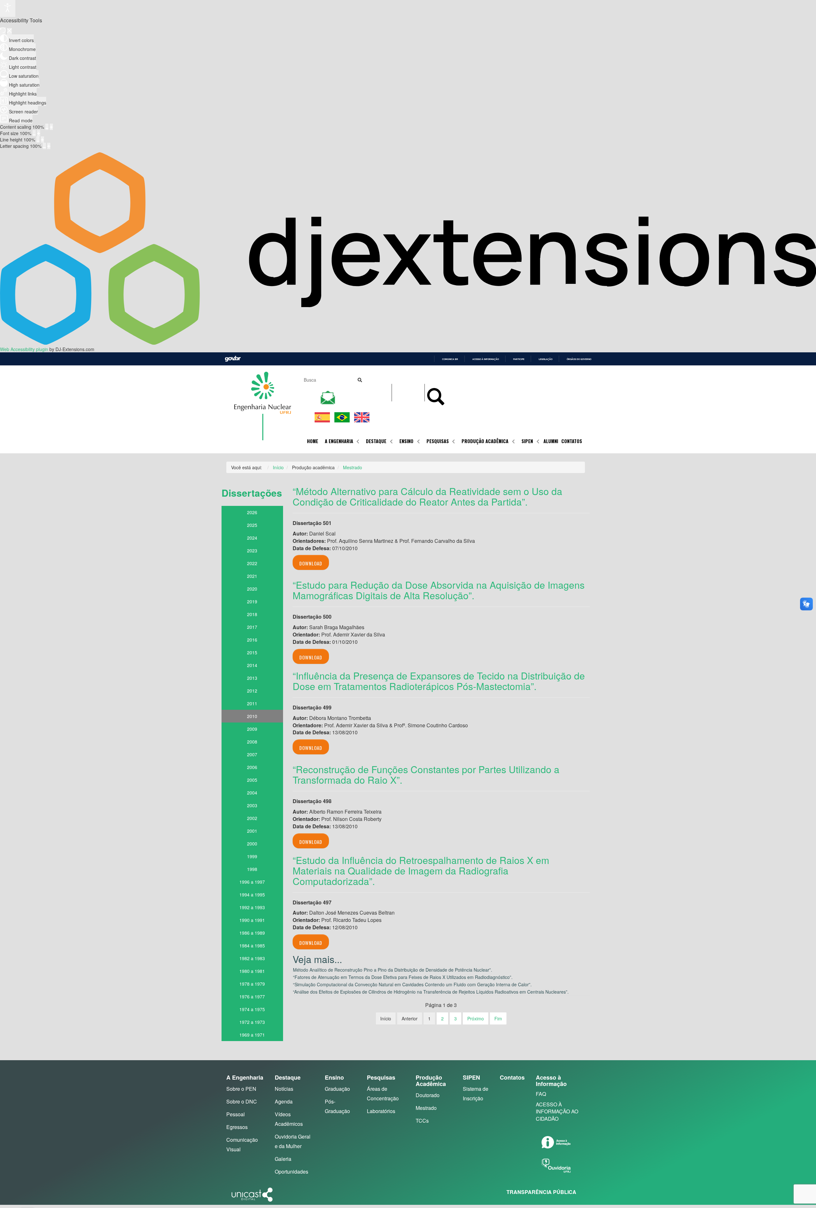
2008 (252, 741)
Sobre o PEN (241, 1088)
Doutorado (428, 1095)
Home (312, 441)
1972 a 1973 (252, 1022)
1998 (252, 869)
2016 (252, 639)
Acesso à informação (485, 359)
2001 (252, 831)
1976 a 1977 (252, 996)
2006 (252, 767)
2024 (252, 538)
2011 (252, 703)
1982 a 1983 (252, 958)
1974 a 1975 (252, 1009)
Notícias (284, 1088)
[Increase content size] (51, 127)
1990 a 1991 (252, 920)
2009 (252, 729)
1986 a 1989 (252, 933)
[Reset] (3, 30)
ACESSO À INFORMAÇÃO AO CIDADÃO (557, 1112)
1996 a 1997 (252, 882)
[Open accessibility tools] (7, 8)
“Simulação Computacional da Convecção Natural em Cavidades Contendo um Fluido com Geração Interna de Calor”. (412, 984)
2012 (252, 690)
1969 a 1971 (252, 1035)
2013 (252, 678)
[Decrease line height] (38, 139)
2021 (252, 576)
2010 (252, 716)
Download (310, 563)
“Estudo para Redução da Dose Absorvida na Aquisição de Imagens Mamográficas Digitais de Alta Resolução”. (439, 590)
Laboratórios (381, 1111)
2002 (252, 818)
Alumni (550, 441)
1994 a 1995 (252, 894)
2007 (252, 754)
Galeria (283, 1158)
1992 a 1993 (252, 907)
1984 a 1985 (252, 945)
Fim (498, 1018)
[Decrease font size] (34, 133)
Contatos (571, 441)
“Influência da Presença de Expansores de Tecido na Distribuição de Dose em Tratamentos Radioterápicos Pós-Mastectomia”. (439, 681)
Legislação (545, 359)
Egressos (237, 1127)
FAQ (541, 1093)
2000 (252, 843)
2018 (252, 614)
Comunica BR (450, 359)
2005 (252, 780)
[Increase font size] (38, 133)
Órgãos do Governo (579, 359)
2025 (252, 525)
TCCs (422, 1120)
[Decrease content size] (46, 127)
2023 (252, 550)
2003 (252, 805)
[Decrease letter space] (44, 146)
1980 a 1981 (252, 971)
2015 (252, 652)
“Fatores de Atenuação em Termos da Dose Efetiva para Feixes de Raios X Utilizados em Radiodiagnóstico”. (403, 977)
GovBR (233, 359)
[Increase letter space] (48, 146)
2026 (252, 512)
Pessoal (235, 1114)
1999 (252, 856)
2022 (252, 563)
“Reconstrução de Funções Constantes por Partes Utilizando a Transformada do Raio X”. (426, 774)
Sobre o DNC (241, 1101)
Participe (518, 359)
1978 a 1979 (252, 984)
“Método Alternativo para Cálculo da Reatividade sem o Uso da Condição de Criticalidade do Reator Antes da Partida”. (427, 496)
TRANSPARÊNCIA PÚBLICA (541, 1192)
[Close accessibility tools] (9, 31)
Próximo (475, 1018)
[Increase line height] (42, 139)
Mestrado (426, 1107)
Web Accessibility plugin (24, 349)
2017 (252, 627)
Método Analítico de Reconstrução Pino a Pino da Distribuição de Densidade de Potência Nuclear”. (392, 970)
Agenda (284, 1101)
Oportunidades (291, 1171)
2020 (252, 589)
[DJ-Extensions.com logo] (408, 343)
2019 (252, 601)
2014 (252, 665)
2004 (252, 792)
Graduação (337, 1088)
